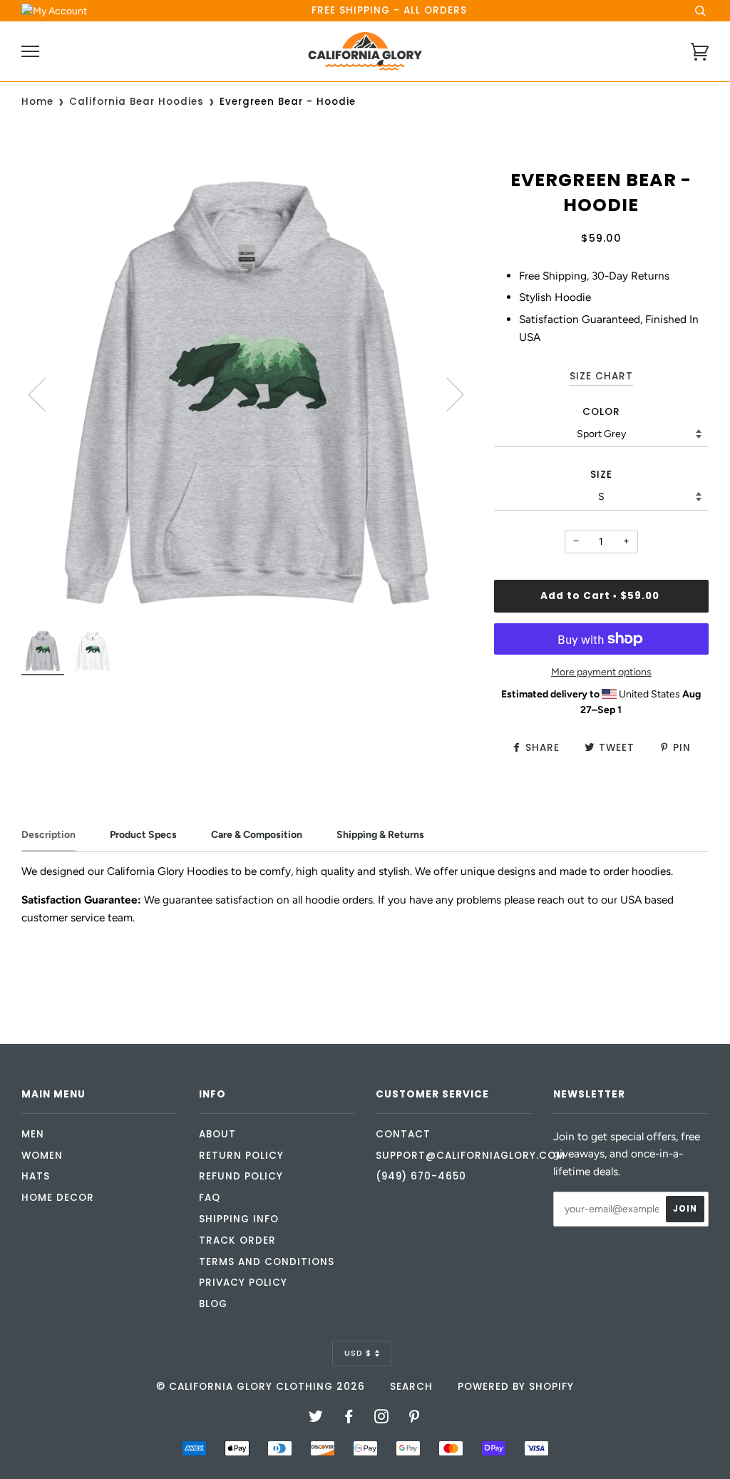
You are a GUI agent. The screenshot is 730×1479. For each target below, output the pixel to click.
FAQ (209, 1197)
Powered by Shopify (516, 1386)
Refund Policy (241, 1176)
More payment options (601, 672)
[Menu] (30, 52)
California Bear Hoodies (136, 101)
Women (42, 1155)
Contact (403, 1134)
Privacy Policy (243, 1282)
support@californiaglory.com (470, 1155)
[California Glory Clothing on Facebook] (348, 1419)
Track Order (237, 1240)
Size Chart (601, 376)
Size (601, 474)
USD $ (357, 1352)
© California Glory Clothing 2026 (260, 1386)
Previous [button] (45, 393)
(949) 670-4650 (421, 1176)
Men (32, 1134)
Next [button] (447, 393)
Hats (35, 1176)
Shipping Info (239, 1219)
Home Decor (57, 1197)
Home (37, 101)
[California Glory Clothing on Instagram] (381, 1419)
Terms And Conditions (266, 1262)
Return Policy (241, 1155)
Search (411, 1386)
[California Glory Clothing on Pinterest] (414, 1419)
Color (601, 412)
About (217, 1134)
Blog (213, 1304)
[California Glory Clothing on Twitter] (316, 1419)
